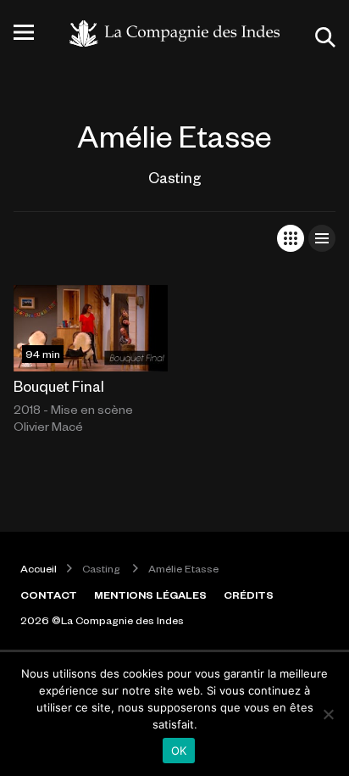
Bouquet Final (59, 386)
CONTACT (48, 594)
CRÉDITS (249, 594)
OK (179, 750)
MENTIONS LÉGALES (150, 594)
